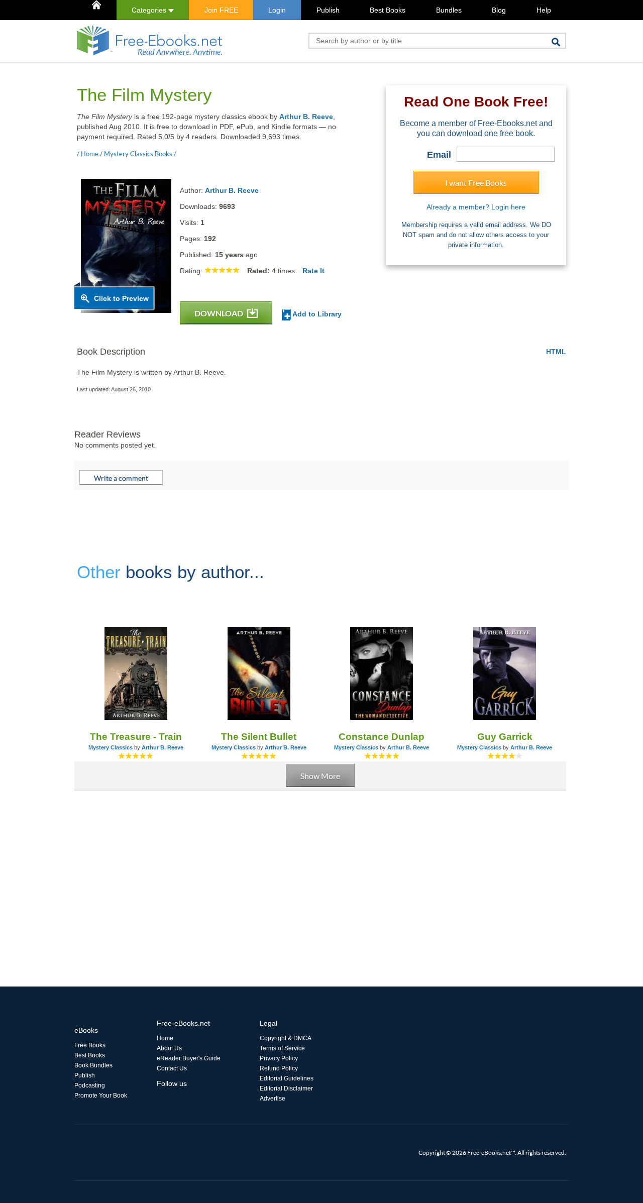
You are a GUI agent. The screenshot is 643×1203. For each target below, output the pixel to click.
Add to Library (316, 314)
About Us (169, 1048)
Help (544, 10)
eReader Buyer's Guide (189, 1058)
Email (439, 155)
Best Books (387, 10)
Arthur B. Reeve (306, 117)
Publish (328, 10)
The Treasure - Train (136, 736)
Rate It (313, 271)
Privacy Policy (279, 1058)
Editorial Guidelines (286, 1078)
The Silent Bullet (258, 736)
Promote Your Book (100, 1095)
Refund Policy (279, 1068)
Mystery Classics (110, 747)
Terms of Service (282, 1048)
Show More (320, 776)
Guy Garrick (504, 736)
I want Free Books (476, 182)
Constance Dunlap (381, 736)
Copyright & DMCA (285, 1038)
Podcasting (89, 1085)
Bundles (449, 10)
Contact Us (172, 1068)
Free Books (89, 1045)
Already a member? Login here (475, 207)
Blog (499, 10)
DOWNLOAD (219, 313)
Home (165, 1038)
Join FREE (221, 10)
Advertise (272, 1098)
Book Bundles (93, 1065)
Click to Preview (121, 298)
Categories (150, 10)
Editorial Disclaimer (286, 1088)
